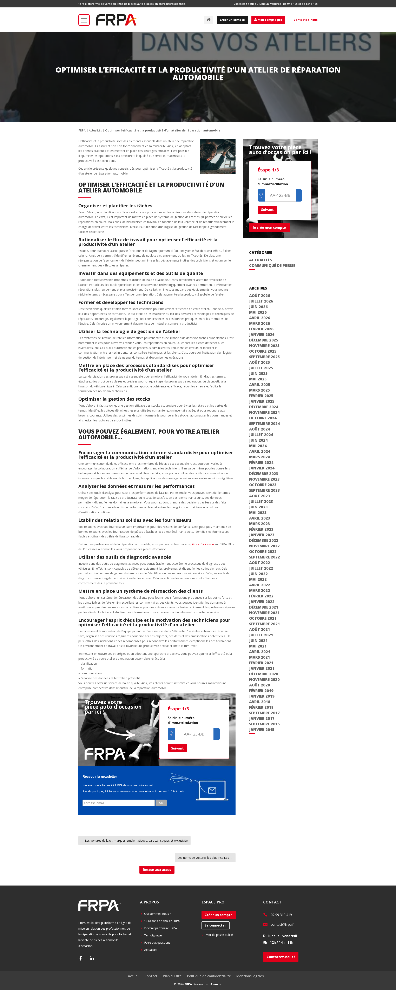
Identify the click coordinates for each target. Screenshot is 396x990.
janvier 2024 (262, 468)
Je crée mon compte (269, 227)
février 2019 (261, 690)
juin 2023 (258, 506)
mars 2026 (259, 323)
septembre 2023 (264, 490)
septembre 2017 (264, 712)
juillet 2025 (261, 367)
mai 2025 (258, 379)
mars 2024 (259, 456)
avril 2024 (259, 451)
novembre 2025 (264, 345)
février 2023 (261, 529)
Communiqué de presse (272, 265)
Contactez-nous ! (281, 957)
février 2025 (261, 395)
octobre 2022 (263, 551)
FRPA (82, 130)
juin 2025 (258, 373)
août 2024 (259, 429)
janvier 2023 (262, 534)
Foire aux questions (157, 942)
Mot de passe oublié (219, 935)
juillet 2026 (261, 301)
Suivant (177, 748)
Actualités (95, 130)
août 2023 (259, 495)
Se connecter (215, 925)
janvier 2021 (262, 668)
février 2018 (261, 707)
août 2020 (259, 685)
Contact (151, 976)
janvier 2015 (262, 729)
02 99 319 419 (281, 915)
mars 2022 (259, 590)
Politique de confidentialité (209, 976)
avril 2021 (259, 651)
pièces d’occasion (202, 544)
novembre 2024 (264, 412)
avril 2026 (259, 317)
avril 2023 (259, 518)
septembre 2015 (264, 723)
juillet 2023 (261, 501)
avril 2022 (259, 584)
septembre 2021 (264, 623)
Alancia (215, 984)
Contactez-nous (306, 20)
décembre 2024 (263, 406)
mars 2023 (259, 523)
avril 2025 (259, 384)
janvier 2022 (262, 601)
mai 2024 (258, 445)
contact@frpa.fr (283, 924)
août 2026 (259, 295)
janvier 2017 (262, 718)
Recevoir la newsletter (99, 776)
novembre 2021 (264, 612)
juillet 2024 (261, 434)
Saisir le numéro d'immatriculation (183, 720)
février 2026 (261, 328)
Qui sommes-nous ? (157, 914)
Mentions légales (250, 976)
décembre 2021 (263, 607)
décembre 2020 (263, 673)
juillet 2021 (261, 634)
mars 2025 (259, 390)
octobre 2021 (263, 618)
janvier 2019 (262, 696)
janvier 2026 (262, 334)
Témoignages (153, 935)
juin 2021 (258, 640)
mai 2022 (258, 579)
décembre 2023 (263, 473)
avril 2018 (259, 701)
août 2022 (259, 562)
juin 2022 (258, 573)
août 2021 (259, 629)
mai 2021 (258, 646)
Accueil (133, 976)
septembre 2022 (264, 557)
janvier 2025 (262, 401)
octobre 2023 (263, 484)
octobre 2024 (263, 417)
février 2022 (261, 596)
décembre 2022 (263, 540)
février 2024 (261, 462)
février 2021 (261, 662)
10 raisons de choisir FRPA (162, 921)
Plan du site (172, 976)
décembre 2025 (263, 340)
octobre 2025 (263, 351)
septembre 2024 (264, 423)
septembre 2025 (264, 356)
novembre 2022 (264, 545)
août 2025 (259, 362)
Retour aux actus (157, 869)
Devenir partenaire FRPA (160, 928)
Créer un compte (232, 20)
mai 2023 (258, 512)
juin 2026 (258, 306)
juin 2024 (258, 440)
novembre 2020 (264, 679)
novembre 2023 (264, 479)
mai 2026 (258, 312)
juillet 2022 (261, 568)
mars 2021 (259, 657)
